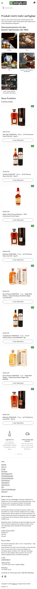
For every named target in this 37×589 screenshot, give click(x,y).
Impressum (4, 491)
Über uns (3, 467)
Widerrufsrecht (5, 485)
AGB (2, 487)
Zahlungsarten (5, 482)
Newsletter (4, 471)
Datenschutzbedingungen (8, 489)
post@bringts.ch (5, 559)
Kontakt (3, 469)
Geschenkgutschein (6, 473)
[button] (34, 3)
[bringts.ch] (18, 3)
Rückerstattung (5, 480)
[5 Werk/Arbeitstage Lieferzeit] (27, 434)
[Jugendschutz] (9, 434)
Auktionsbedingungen (7, 478)
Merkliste (3, 464)
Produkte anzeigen (7, 101)
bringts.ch (14, 584)
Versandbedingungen (7, 476)
